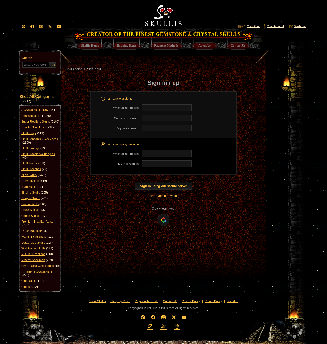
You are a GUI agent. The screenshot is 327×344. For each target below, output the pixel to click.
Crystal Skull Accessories (40, 266)
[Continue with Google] (163, 220)
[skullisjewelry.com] (163, 326)
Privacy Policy (191, 301)
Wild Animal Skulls (37, 248)
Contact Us (170, 301)
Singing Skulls (34, 192)
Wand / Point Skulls (37, 236)
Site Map (232, 301)
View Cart (253, 26)
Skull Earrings (34, 148)
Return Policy (213, 301)
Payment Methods (146, 301)
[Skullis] (163, 14)
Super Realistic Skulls (40, 121)
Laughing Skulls (35, 231)
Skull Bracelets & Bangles (38, 155)
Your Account (275, 26)
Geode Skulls (34, 216)
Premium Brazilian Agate (37, 223)
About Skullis (97, 301)
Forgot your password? (164, 196)
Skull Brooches (34, 169)
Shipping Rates (120, 301)
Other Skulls (34, 281)
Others (29, 287)
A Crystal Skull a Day (38, 110)
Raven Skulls (33, 204)
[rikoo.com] (150, 326)
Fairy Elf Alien (34, 181)
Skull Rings (32, 133)
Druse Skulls (33, 210)
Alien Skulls (33, 175)
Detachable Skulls (37, 242)
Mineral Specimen (37, 260)
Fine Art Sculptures (38, 127)
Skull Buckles (33, 163)
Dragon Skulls (34, 198)
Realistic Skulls (36, 116)
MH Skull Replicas (37, 254)
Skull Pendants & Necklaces (39, 140)
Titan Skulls (32, 186)
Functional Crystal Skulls (37, 273)
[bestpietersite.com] (177, 326)
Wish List (300, 26)
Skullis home (73, 69)
